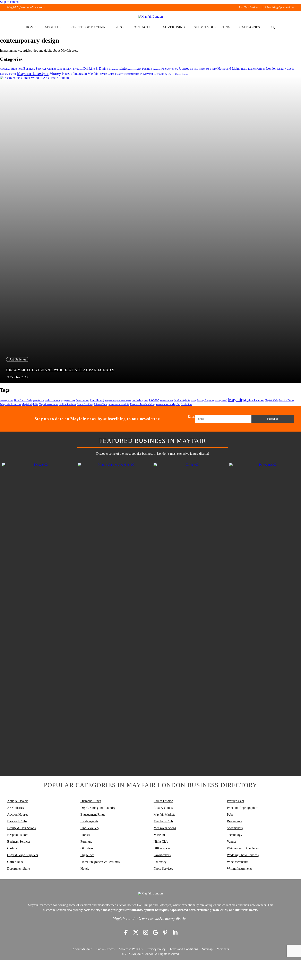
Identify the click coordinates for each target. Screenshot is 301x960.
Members (223, 949)
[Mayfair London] (150, 16)
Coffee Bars (15, 862)
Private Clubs (106, 73)
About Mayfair (82, 949)
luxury (193, 400)
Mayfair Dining (286, 400)
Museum (159, 834)
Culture (79, 69)
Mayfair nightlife (30, 404)
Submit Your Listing (212, 27)
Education (114, 69)
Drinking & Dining (95, 68)
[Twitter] (135, 932)
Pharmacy (160, 862)
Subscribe (272, 418)
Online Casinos (67, 404)
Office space (162, 848)
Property (119, 74)
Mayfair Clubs (271, 400)
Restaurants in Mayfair (138, 73)
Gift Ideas (194, 69)
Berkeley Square (6, 400)
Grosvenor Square (124, 400)
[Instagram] (145, 932)
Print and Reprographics (242, 807)
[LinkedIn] (175, 932)
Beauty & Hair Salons (21, 828)
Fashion (147, 68)
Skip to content (9, 1)
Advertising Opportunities (279, 7)
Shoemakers (235, 828)
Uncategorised (182, 74)
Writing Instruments (239, 868)
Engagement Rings (92, 814)
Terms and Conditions (184, 949)
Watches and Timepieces (243, 848)
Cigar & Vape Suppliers (22, 855)
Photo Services (163, 868)
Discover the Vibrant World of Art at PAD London (60, 370)
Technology (160, 73)
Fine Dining (97, 400)
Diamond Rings (90, 801)
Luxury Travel (8, 73)
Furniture (86, 841)
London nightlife (182, 400)
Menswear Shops (165, 828)
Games (184, 68)
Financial (157, 69)
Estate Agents (89, 821)
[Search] (273, 27)
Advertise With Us (131, 949)
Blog (119, 27)
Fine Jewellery (169, 68)
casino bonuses (52, 400)
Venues (231, 841)
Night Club (161, 841)
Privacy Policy (156, 949)
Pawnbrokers (162, 855)
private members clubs (118, 404)
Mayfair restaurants (48, 404)
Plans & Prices (105, 949)
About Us (53, 27)
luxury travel (221, 400)
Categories (249, 27)
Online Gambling (85, 404)
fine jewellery (110, 400)
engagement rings (68, 400)
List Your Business (249, 7)
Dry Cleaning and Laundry (97, 807)
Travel (171, 74)
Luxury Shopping (205, 400)
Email (191, 416)
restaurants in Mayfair (168, 404)
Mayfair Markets (164, 814)
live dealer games (140, 400)
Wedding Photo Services (243, 855)
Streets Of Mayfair (87, 27)
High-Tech (87, 855)
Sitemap (207, 949)
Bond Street (20, 400)
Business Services (34, 68)
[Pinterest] (165, 932)
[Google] (155, 932)
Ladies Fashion (256, 68)
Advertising (174, 27)
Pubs (230, 814)
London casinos (166, 400)
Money (55, 73)
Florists (85, 834)
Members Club (163, 821)
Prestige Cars (235, 801)
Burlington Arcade (35, 400)
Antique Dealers (17, 801)
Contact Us (143, 27)
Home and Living (228, 68)
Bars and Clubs (17, 821)
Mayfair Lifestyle (33, 73)
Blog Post (17, 68)
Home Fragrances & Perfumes (100, 862)
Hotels (244, 69)
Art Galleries (5, 69)
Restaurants (234, 821)
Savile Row (186, 404)
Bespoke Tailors (17, 834)
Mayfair (235, 399)
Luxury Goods (285, 68)
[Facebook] (125, 932)
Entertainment (130, 68)
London (271, 68)
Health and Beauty (208, 68)
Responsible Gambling (142, 404)
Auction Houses (17, 814)
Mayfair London (10, 404)
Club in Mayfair (66, 68)
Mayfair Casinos (253, 400)
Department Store (18, 868)
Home (31, 27)
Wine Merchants (237, 862)
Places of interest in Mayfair (80, 73)
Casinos (51, 68)
